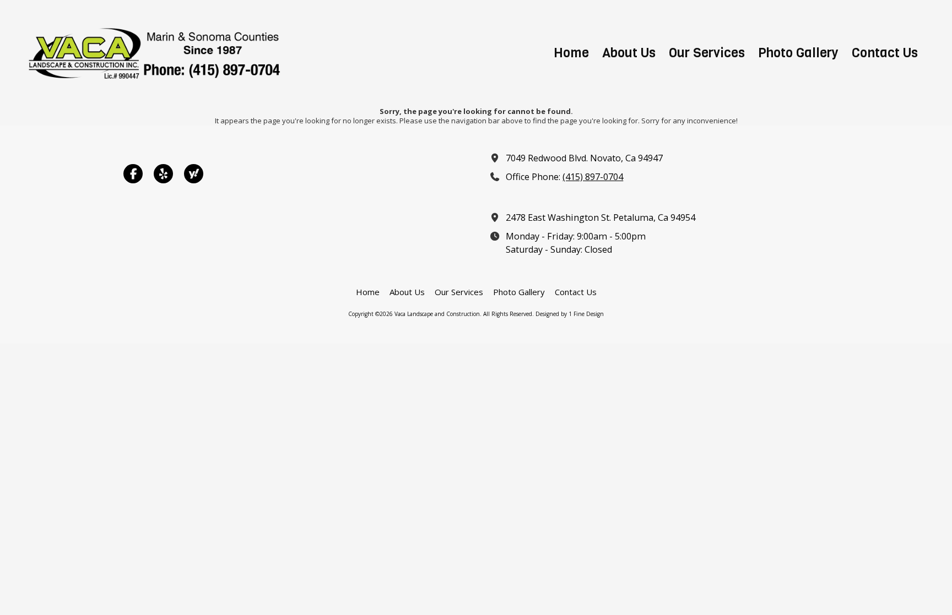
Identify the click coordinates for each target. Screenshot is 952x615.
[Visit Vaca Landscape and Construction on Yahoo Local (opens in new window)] (193, 173)
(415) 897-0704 (592, 177)
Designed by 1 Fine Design (570, 314)
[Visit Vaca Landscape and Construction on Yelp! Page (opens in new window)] (163, 173)
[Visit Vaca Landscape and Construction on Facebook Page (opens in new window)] (133, 173)
